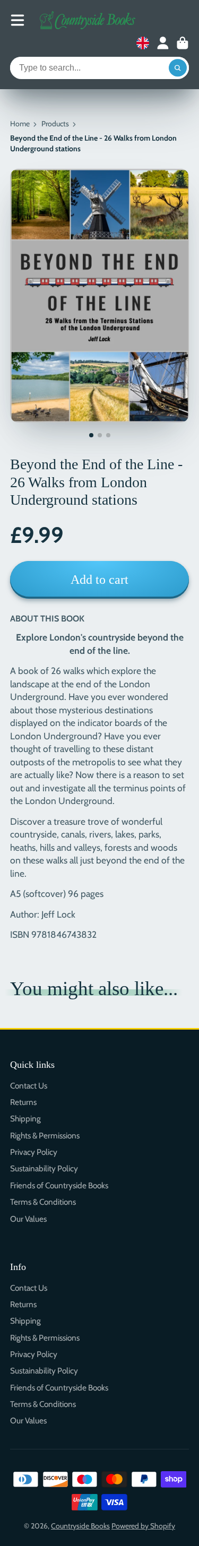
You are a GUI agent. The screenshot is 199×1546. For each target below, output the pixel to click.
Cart (182, 43)
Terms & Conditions (43, 1202)
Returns (23, 1102)
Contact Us (28, 1086)
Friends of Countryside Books (59, 1185)
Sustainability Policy (44, 1168)
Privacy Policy (33, 1152)
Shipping (25, 1118)
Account (163, 43)
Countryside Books (80, 1526)
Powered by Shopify (143, 1526)
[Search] (178, 68)
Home (20, 123)
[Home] (87, 20)
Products (55, 123)
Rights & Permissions (45, 1135)
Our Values (28, 1219)
